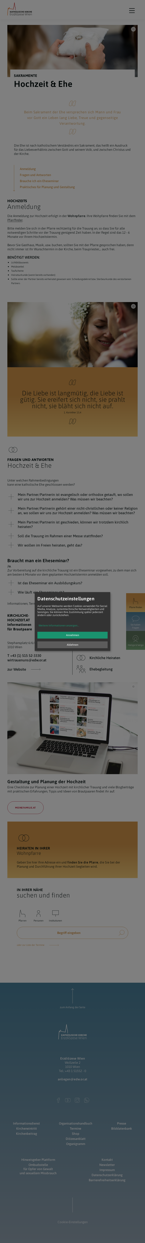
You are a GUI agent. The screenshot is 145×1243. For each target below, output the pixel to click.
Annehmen (72, 635)
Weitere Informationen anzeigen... (59, 625)
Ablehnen (72, 644)
